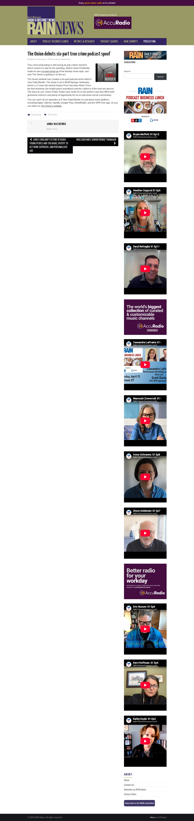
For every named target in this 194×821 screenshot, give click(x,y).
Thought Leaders (109, 41)
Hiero (152, 817)
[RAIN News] (97, 20)
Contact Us (129, 785)
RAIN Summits (131, 41)
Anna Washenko (63, 59)
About (33, 41)
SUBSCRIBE (129, 62)
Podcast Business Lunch (55, 41)
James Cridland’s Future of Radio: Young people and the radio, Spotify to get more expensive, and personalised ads (49, 145)
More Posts (52, 129)
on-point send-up (49, 71)
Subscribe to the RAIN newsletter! (139, 803)
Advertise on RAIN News (135, 789)
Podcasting (149, 41)
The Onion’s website (51, 106)
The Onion (52, 114)
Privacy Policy (130, 794)
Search (127, 71)
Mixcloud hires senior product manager (96, 139)
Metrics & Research (84, 41)
